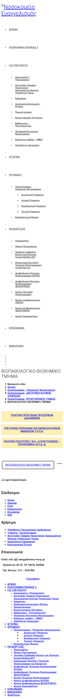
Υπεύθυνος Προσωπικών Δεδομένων (29, 529)
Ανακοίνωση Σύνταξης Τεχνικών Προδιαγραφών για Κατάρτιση (28, 265)
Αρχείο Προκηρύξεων (26, 316)
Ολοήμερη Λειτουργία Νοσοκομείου (26, 132)
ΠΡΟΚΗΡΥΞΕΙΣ (17, 229)
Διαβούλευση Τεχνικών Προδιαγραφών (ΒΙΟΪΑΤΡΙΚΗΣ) (27, 284)
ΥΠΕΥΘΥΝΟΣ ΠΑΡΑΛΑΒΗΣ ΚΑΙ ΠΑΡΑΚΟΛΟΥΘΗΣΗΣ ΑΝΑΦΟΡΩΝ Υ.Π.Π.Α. (32, 430)
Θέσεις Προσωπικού (26, 246)
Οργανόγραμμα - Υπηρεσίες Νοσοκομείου (28, 187)
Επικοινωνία (14, 509)
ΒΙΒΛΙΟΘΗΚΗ (16, 346)
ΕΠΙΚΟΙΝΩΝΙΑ (16, 328)
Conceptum (32, 578)
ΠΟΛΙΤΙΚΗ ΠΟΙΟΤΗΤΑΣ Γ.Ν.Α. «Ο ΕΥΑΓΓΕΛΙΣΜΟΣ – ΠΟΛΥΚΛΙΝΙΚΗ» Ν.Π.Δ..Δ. (32, 443)
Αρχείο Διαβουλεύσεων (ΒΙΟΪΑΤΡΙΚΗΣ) (27, 309)
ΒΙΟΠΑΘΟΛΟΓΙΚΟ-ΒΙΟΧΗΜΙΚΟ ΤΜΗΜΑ (28, 465)
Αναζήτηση (13, 695)
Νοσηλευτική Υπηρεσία (33, 206)
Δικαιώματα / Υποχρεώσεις (22, 78)
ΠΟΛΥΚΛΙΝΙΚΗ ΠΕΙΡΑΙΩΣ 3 (23, 47)
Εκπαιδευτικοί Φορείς (27, 217)
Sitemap (12, 503)
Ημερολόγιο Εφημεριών (21, 541)
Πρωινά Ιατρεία (23, 112)
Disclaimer (13, 512)
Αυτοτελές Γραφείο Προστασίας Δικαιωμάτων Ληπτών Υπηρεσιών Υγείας (27, 89)
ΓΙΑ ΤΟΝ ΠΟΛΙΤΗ (18, 65)
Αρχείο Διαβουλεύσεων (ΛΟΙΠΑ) (27, 301)
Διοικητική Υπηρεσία (32, 195)
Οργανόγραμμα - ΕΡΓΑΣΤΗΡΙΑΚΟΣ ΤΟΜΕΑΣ (31, 398)
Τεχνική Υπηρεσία (30, 211)
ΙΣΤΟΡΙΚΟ (14, 157)
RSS (9, 515)
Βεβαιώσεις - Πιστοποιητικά (23, 124)
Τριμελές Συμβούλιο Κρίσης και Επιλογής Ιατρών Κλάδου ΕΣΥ (26, 254)
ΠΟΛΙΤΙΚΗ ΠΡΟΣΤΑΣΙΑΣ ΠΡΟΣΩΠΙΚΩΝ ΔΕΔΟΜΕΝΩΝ (32, 417)
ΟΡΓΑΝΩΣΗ (15, 175)
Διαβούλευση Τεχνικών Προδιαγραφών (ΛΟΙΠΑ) (27, 274)
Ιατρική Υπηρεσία (30, 200)
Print (10, 506)
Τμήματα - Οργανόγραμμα (21, 532)
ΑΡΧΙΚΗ (13, 29)
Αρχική (11, 387)
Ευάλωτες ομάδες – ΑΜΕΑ (29, 139)
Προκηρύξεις (22, 241)
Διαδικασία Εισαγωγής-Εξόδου (27, 105)
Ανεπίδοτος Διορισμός (27, 145)
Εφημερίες (20, 98)
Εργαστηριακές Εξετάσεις (29, 118)
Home (10, 500)
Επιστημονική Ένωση (19, 544)
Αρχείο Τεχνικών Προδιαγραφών (24, 293)
